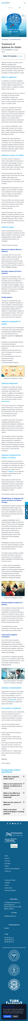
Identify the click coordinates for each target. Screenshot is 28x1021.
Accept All (7, 1016)
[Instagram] (10, 823)
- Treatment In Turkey (9, 880)
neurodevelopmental (15, 39)
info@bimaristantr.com (10, 916)
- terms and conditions (10, 890)
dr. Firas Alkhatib (6, 50)
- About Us (7, 858)
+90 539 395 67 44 (9, 939)
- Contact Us (7, 871)
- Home (6, 855)
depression (13, 699)
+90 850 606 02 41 (9, 941)
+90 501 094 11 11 (9, 937)
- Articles (6, 866)
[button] (14, 9)
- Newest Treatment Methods (11, 868)
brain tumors (5, 401)
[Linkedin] (15, 823)
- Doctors (6, 885)
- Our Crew (7, 861)
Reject (15, 1016)
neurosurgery (5, 39)
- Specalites (7, 863)
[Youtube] (12, 823)
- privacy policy (8, 888)
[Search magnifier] (20, 8)
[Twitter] (20, 823)
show (19, 56)
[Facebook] (7, 823)
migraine (11, 471)
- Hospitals (7, 882)
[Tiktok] (18, 823)
